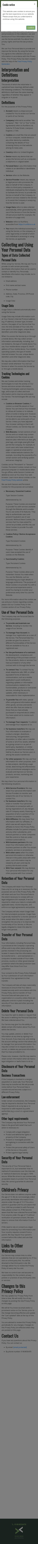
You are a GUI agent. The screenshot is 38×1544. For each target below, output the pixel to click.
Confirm (31, 28)
